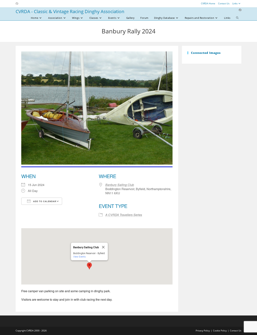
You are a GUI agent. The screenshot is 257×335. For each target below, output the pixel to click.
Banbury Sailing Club (119, 185)
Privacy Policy (203, 330)
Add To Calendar (44, 201)
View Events (79, 256)
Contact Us (224, 3)
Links (235, 3)
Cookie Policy (220, 330)
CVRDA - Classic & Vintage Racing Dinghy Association (70, 11)
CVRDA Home (208, 3)
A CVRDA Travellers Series (123, 215)
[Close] (103, 247)
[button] (89, 266)
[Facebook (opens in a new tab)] (17, 3)
